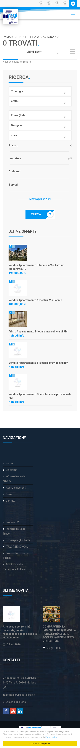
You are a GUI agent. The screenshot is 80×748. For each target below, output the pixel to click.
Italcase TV (12, 522)
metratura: (15, 158)
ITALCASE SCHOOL (17, 546)
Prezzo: (14, 145)
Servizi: (13, 184)
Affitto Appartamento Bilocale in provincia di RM (38, 331)
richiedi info (17, 335)
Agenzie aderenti (16, 487)
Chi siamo (11, 469)
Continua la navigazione (40, 743)
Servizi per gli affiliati (18, 540)
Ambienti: (15, 171)
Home (9, 463)
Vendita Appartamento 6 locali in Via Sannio (35, 300)
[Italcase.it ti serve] (10, 14)
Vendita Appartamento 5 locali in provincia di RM (38, 362)
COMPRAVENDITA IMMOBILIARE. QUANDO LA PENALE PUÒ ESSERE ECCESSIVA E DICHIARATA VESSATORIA (59, 633)
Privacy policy (51, 737)
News (9, 494)
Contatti (10, 500)
